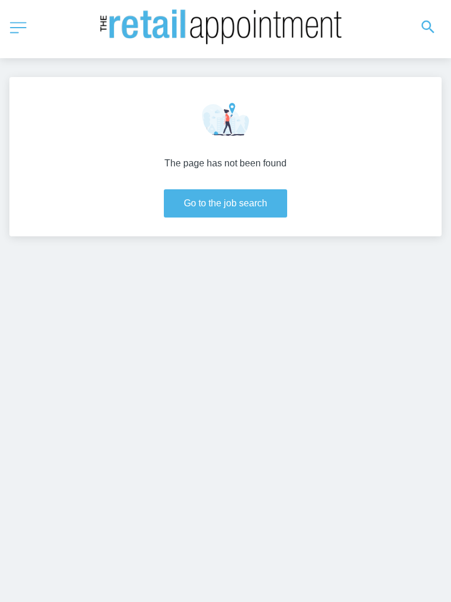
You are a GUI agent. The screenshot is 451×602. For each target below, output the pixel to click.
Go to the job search (225, 203)
